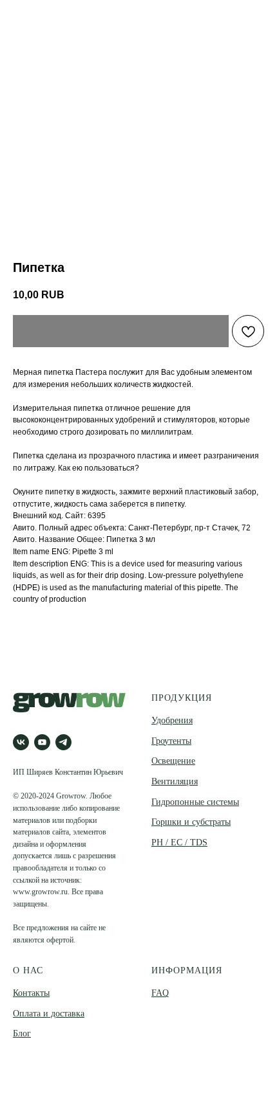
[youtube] (42, 742)
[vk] (21, 742)
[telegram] (63, 742)
